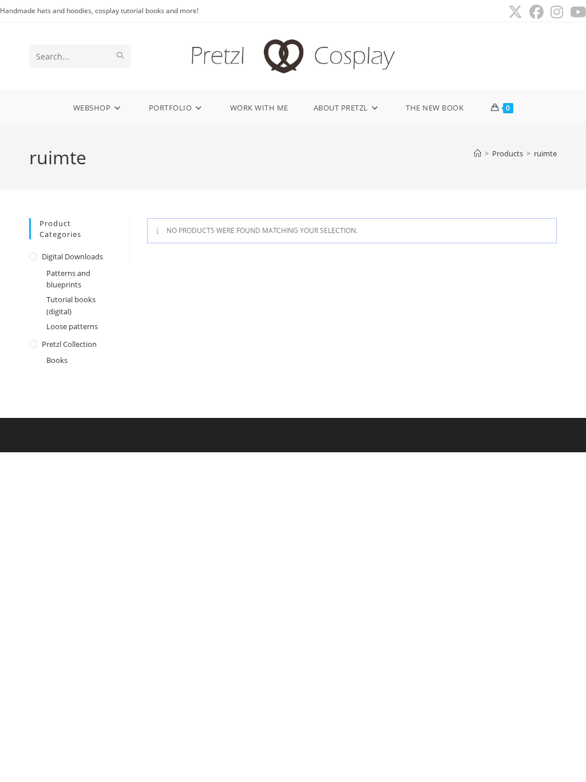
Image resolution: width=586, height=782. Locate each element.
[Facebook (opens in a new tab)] (536, 12)
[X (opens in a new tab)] (515, 12)
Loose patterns (72, 326)
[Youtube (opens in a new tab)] (576, 12)
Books (57, 360)
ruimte (545, 153)
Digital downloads (72, 256)
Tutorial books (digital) (71, 305)
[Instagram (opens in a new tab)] (557, 12)
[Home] (477, 153)
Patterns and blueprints (68, 279)
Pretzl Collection (69, 344)
